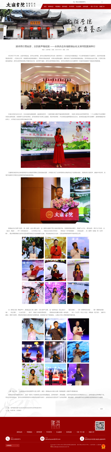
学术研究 (71, 6)
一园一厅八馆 (94, 6)
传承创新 (85, 6)
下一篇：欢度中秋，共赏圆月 (13, 410)
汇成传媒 (99, 444)
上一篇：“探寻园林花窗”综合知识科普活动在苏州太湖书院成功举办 (24, 407)
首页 (45, 6)
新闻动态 (50, 6)
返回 (101, 409)
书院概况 (57, 6)
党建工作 (102, 6)
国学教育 (64, 6)
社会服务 (78, 6)
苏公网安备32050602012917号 (60, 446)
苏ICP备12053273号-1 (83, 444)
